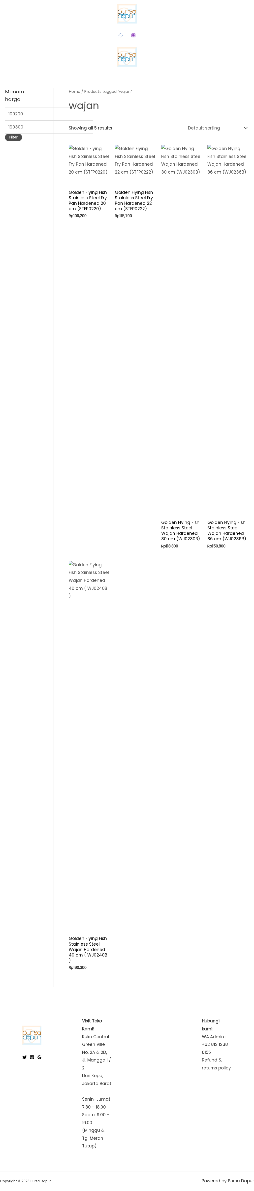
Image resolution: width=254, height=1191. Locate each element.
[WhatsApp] (121, 35)
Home (74, 91)
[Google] (39, 1057)
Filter (13, 137)
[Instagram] (133, 35)
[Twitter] (24, 1057)
